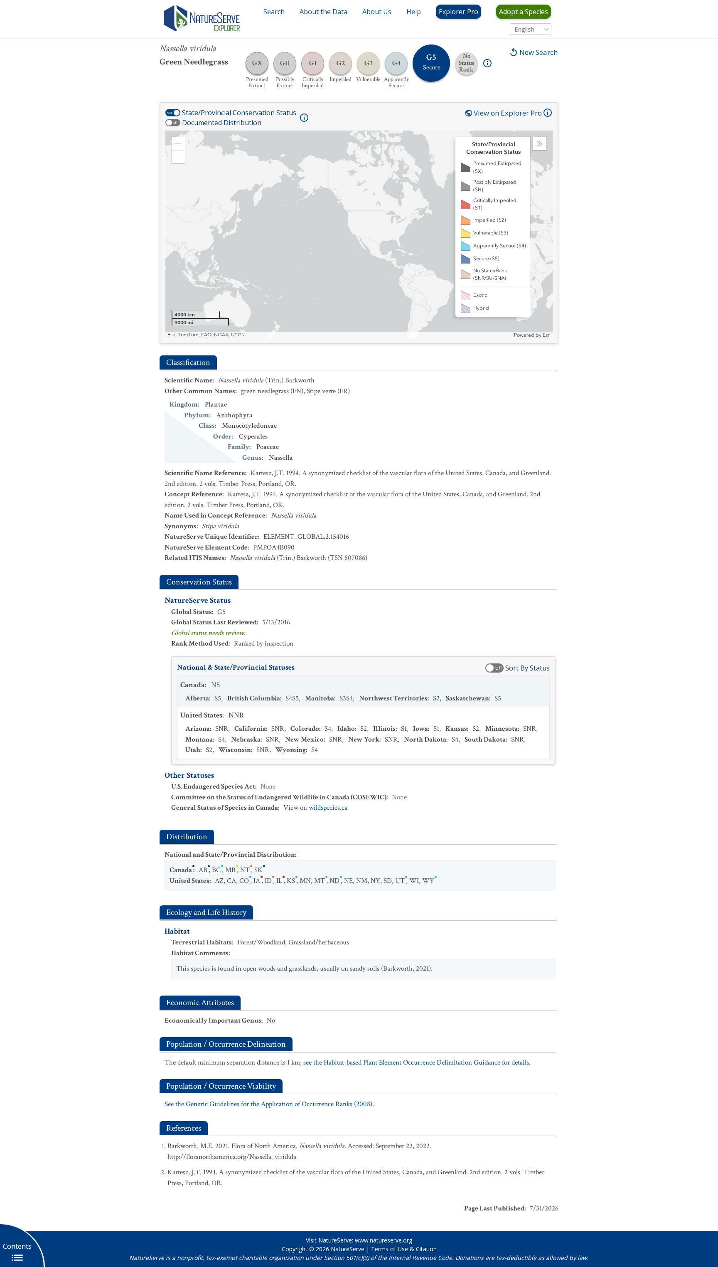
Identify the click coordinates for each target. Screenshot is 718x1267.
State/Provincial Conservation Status (239, 112)
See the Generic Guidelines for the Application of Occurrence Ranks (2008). (269, 1104)
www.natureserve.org (383, 1240)
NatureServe (347, 1249)
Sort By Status (527, 668)
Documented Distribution (221, 122)
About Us (376, 11)
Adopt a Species (523, 11)
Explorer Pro (458, 11)
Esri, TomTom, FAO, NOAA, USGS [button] (205, 335)
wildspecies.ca (328, 807)
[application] (359, 234)
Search (274, 11)
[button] (178, 143)
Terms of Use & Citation (404, 1249)
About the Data (323, 11)
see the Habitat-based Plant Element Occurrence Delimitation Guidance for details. (417, 1062)
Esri (547, 335)
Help (413, 11)
